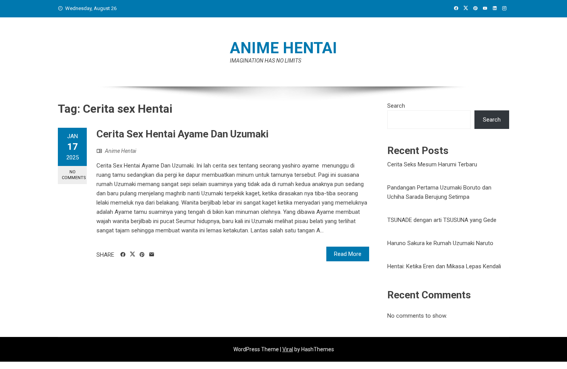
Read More (347, 254)
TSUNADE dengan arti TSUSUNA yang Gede (441, 220)
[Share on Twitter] (132, 254)
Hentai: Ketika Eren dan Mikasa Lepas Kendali (444, 266)
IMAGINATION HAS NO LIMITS (265, 61)
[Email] (152, 254)
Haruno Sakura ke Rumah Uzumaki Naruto (440, 243)
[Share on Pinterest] (142, 254)
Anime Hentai (120, 151)
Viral (287, 349)
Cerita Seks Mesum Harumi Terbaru (432, 164)
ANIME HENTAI (283, 48)
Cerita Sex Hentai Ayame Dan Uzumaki (182, 134)
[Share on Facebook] (123, 254)
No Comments (74, 174)
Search (396, 105)
